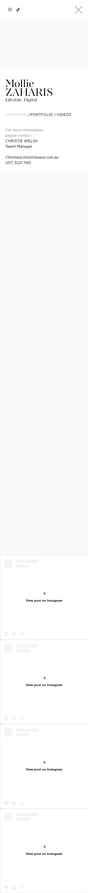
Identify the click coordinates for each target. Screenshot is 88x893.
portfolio (41, 114)
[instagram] (10, 9)
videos (64, 114)
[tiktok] (18, 9)
